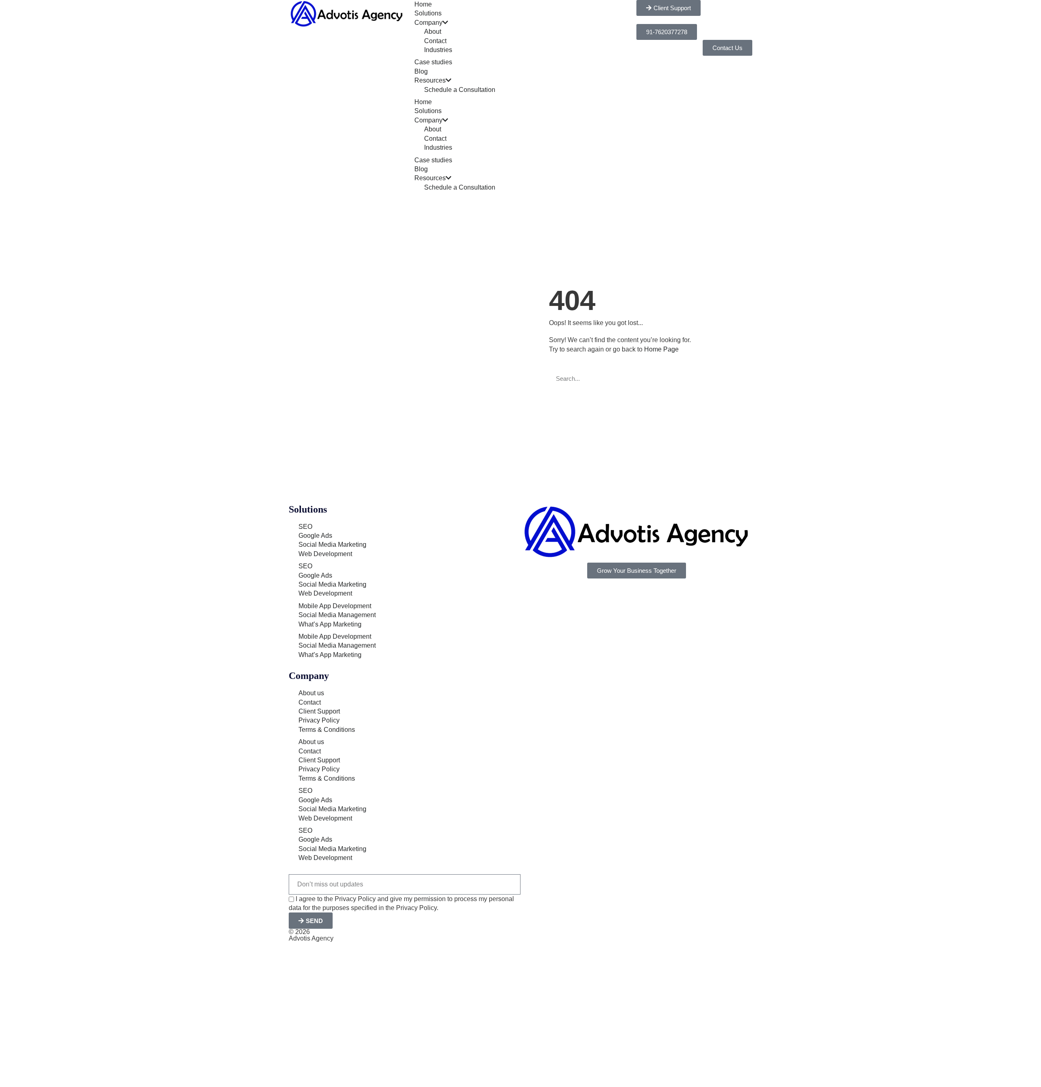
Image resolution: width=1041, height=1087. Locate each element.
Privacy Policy (319, 720)
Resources (430, 80)
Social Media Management (337, 614)
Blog (421, 71)
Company (428, 22)
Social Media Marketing (332, 544)
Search (699, 378)
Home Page (661, 349)
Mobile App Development (334, 605)
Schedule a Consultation (459, 89)
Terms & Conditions (326, 729)
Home (423, 4)
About (432, 31)
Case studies (433, 62)
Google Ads (315, 535)
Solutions (428, 13)
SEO (305, 526)
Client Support (319, 711)
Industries (438, 49)
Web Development (325, 553)
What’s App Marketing (330, 624)
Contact (435, 40)
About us (311, 693)
